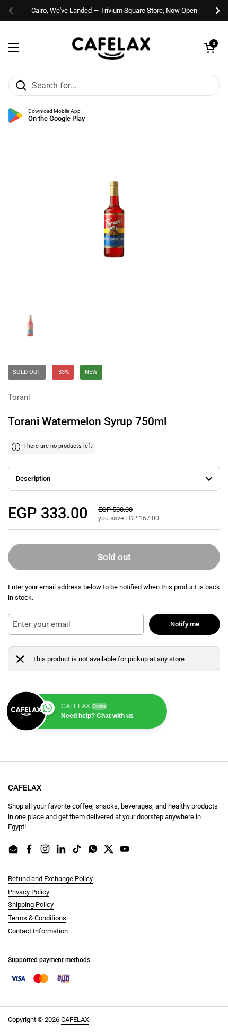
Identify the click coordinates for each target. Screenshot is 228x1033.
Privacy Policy (28, 892)
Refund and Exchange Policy (50, 879)
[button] (209, 47)
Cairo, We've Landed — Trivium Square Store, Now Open (114, 10)
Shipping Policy (31, 905)
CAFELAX (75, 1019)
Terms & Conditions (37, 918)
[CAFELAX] (111, 47)
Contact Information (38, 931)
